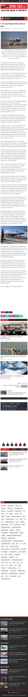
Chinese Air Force (5, 559)
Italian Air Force (18, 508)
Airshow (3, 508)
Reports (3, 511)
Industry (3, 505)
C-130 (6, 554)
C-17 (22, 562)
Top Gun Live (13, 570)
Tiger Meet (17, 554)
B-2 (2, 554)
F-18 (21, 513)
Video (2, 519)
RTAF (7, 576)
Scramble (22, 521)
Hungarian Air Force (6, 540)
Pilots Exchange (15, 549)
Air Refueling (4, 530)
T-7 (20, 543)
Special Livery (4, 524)
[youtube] (23, 1)
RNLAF (23, 524)
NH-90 (19, 565)
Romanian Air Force (18, 540)
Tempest (3, 568)
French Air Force (10, 519)
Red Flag (18, 530)
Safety (16, 513)
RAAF (13, 543)
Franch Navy (4, 573)
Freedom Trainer (13, 573)
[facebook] (19, 1)
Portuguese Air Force (17, 559)
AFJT (6, 562)
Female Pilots (11, 538)
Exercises (9, 508)
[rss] (26, 1)
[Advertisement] (14, 13)
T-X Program (4, 551)
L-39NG (21, 532)
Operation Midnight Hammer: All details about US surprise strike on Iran (12, 376)
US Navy (11, 513)
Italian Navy (17, 524)
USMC (21, 519)
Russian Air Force (5, 543)
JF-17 (15, 565)
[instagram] (25, 1)
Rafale (8, 516)
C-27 (25, 519)
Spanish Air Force (9, 521)
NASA (2, 576)
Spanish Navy (4, 570)
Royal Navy (23, 549)
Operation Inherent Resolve (14, 535)
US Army (3, 535)
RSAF (14, 562)
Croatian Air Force (12, 568)
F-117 (6, 565)
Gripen (3, 516)
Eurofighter (18, 511)
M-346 (2, 513)
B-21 (10, 562)
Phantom (11, 557)
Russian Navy (13, 576)
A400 (24, 543)
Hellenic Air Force (16, 527)
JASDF (2, 546)
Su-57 (19, 576)
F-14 (19, 568)
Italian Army (4, 532)
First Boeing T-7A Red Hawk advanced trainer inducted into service (11, 337)
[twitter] (21, 1)
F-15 (7, 312)
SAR (18, 562)
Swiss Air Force (5, 549)
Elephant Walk (21, 570)
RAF (6, 513)
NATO (24, 516)
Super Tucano (22, 551)
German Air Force (14, 532)
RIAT (17, 543)
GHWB (11, 565)
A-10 (11, 524)
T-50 (16, 557)
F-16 (24, 511)
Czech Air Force (13, 551)
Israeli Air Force (14, 546)
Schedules (3, 538)
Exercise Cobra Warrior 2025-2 (16, 465)
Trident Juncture (5, 578)
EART (2, 565)
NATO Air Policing (16, 516)
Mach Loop (21, 573)
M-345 (17, 521)
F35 (20, 505)
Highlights (11, 505)
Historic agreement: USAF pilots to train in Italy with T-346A (14, 357)
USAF (11, 312)
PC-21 (7, 546)
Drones (10, 554)
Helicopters (10, 511)
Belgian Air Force (5, 527)
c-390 (2, 562)
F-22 (2, 521)
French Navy (4, 557)
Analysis (12, 530)
